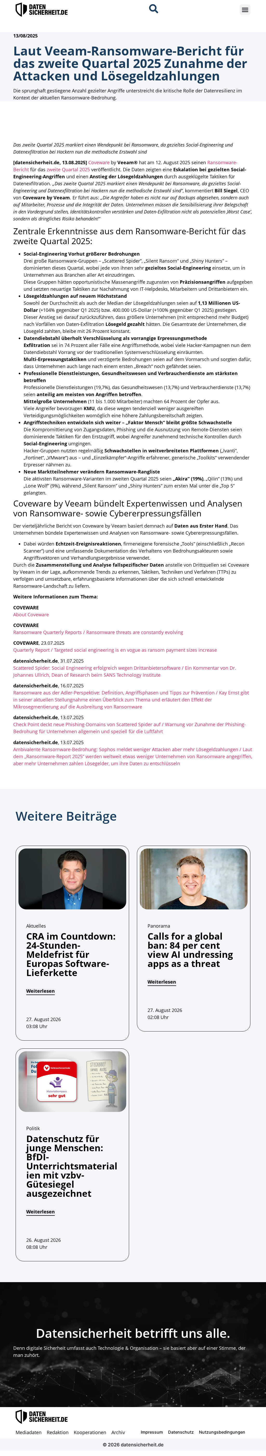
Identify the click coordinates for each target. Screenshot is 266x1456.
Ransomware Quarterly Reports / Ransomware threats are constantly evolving (98, 632)
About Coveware (31, 614)
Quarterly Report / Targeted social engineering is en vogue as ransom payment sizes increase (115, 650)
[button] (245, 9)
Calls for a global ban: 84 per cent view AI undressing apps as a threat (190, 950)
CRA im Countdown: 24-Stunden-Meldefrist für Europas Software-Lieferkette (71, 954)
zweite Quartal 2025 (68, 169)
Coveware (99, 162)
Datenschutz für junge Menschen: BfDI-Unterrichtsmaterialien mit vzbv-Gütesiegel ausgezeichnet (71, 1165)
